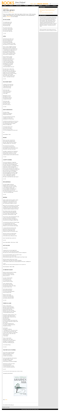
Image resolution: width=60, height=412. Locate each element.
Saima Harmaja (5, 8)
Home (5, 5)
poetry (6, 399)
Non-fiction (18, 5)
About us (47, 5)
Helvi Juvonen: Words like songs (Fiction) (46, 12)
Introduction (9, 16)
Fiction (11, 5)
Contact (54, 5)
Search (40, 5)
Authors (33, 5)
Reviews (26, 5)
